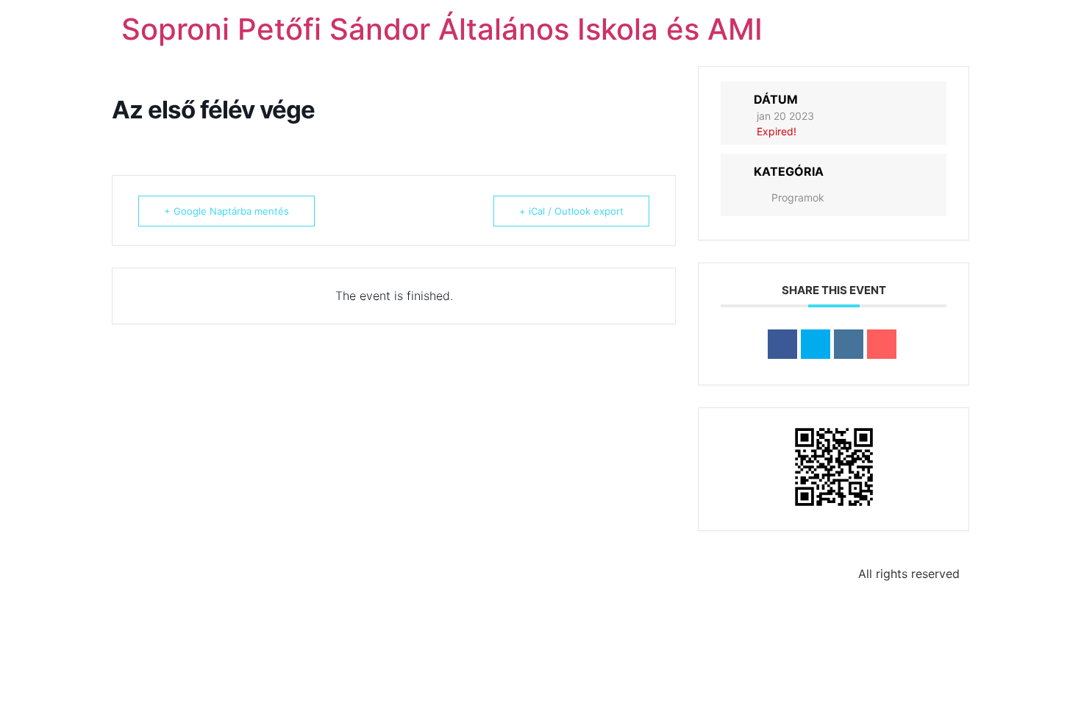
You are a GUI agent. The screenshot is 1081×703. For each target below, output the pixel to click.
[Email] (881, 344)
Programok (797, 197)
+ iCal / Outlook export (571, 211)
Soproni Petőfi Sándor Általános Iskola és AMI (442, 29)
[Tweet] (815, 344)
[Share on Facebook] (782, 344)
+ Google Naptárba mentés (226, 211)
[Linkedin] (848, 344)
